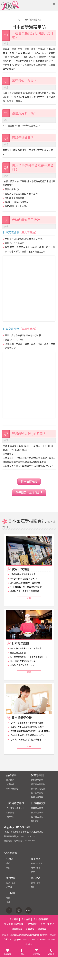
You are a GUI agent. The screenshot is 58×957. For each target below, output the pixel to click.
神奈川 (39, 863)
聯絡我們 (7, 954)
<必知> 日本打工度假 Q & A (22, 665)
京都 (38, 883)
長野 (14, 883)
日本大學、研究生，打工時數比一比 (25, 648)
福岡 (8, 898)
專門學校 (10, 817)
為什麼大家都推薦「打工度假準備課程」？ (28, 657)
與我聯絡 (10, 784)
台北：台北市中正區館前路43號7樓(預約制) (24, 832)
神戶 (33, 887)
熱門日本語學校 (38, 784)
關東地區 (35, 859)
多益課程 (30, 929)
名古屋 (9, 887)
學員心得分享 (37, 797)
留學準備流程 (12, 789)
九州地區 (10, 893)
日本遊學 (26, 919)
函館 (8, 868)
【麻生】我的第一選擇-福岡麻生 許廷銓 (27, 735)
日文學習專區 (37, 813)
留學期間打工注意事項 (29, 492)
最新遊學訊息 (37, 780)
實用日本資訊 (37, 808)
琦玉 (33, 868)
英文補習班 (17, 929)
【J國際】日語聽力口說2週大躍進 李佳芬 (28, 740)
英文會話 (42, 929)
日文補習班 (32, 924)
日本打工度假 (37, 817)
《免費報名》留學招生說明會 (22, 574)
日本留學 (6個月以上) (15, 808)
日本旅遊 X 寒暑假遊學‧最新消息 (25, 583)
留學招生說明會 (38, 789)
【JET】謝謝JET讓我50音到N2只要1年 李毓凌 (30, 731)
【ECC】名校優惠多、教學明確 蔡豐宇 (27, 723)
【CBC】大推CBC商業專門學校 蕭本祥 (27, 727)
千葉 (38, 868)
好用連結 (35, 821)
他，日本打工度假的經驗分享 (22, 661)
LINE (28, 910)
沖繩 (8, 902)
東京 (33, 863)
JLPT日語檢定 (47, 924)
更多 (29, 598)
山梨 (8, 883)
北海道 (9, 859)
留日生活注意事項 (18, 653)
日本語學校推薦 (41, 919)
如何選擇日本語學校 (13, 924)
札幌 (8, 863)
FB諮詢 (21, 954)
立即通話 (50, 954)
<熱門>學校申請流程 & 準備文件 (24, 579)
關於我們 (10, 780)
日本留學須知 (37, 793)
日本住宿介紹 (29, 481)
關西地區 (35, 878)
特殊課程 (10, 813)
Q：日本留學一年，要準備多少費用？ (26, 587)
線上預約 (36, 954)
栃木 (33, 872)
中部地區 (10, 878)
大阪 (33, 883)
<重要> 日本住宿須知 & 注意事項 (24, 591)
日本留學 (14, 919)
